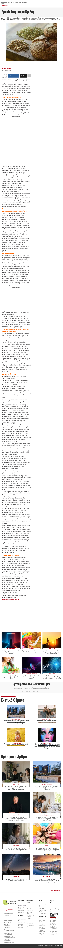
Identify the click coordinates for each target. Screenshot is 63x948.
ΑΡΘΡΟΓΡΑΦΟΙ (7, 916)
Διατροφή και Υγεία (21, 924)
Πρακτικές (21, 912)
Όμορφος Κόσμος (30, 902)
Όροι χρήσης (7, 922)
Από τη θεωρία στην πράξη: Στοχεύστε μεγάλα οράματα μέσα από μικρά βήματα (52, 652)
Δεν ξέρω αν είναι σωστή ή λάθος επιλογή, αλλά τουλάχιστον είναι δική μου (11, 652)
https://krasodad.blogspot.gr (10, 599)
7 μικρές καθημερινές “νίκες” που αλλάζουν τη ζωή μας (31, 651)
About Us (6, 918)
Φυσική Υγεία (4, 5)
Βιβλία (46, 846)
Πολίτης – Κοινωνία (29, 919)
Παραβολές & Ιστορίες (30, 916)
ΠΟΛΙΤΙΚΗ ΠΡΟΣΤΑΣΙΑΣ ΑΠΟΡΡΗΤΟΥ (31, 691)
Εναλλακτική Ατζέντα (54, 915)
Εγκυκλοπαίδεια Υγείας (43, 905)
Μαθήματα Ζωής (29, 912)
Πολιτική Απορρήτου (7, 924)
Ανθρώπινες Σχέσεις (30, 907)
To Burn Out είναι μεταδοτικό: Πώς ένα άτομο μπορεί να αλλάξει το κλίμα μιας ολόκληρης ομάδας (16, 788)
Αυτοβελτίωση (43, 815)
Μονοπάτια (21, 910)
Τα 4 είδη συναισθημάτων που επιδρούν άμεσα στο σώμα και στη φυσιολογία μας (16, 849)
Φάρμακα (3, 3)
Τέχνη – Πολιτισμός (30, 922)
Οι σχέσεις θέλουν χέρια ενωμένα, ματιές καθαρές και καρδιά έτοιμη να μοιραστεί (47, 849)
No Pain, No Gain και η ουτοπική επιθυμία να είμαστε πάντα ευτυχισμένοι (47, 818)
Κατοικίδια (30, 910)
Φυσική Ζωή (42, 917)
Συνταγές (20, 927)
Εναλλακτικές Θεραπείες (20, 2)
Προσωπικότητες (54, 909)
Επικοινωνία (7, 927)
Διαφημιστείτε (8, 920)
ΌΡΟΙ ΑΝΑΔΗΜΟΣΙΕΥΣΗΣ (9, 930)
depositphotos (8, 914)
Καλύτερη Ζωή (16, 784)
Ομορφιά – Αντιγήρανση (42, 927)
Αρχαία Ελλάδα (4, 2)
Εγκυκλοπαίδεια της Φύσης (43, 924)
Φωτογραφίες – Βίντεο (31, 925)
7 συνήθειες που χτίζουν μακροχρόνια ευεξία (16, 744)
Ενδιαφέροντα (16, 846)
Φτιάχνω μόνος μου (42, 931)
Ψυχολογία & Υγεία (47, 784)
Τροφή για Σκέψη (54, 911)
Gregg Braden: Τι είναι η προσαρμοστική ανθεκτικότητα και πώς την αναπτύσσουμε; (16, 818)
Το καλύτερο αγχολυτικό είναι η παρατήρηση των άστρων (16, 879)
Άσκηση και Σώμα (42, 921)
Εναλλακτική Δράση (6, 71)
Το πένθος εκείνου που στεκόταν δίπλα (47, 721)
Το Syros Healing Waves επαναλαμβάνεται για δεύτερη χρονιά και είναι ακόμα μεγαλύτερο (46, 880)
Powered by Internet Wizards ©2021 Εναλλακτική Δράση (50, 945)
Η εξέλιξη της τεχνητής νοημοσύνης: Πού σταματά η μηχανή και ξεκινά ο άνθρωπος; (52, 677)
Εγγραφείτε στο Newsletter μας (31, 684)
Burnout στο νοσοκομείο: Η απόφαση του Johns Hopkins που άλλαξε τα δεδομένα (47, 788)
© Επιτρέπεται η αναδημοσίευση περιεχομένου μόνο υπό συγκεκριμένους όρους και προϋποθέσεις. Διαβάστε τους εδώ (9, 937)
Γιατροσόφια (11, 2)
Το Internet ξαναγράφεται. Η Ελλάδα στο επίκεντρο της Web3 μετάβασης (31, 677)
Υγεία (40, 901)
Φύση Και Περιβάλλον (42, 934)
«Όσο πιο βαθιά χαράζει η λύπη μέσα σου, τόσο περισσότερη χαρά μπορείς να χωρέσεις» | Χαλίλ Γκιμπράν (47, 746)
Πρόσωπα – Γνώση (53, 902)
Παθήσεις (41, 908)
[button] (55, 890)
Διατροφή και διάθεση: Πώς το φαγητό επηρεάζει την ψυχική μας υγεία (11, 677)
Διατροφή (21, 916)
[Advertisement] (16, 141)
